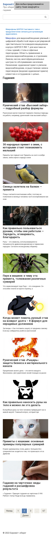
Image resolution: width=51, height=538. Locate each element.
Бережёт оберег (13, 4)
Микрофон (11, 38)
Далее (25, 515)
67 (44, 511)
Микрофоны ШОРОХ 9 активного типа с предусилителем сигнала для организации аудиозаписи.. (24, 31)
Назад (9, 511)
